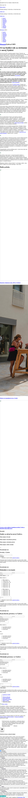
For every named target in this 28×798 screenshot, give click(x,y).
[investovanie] (4, 621)
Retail (4, 24)
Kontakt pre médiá (6, 694)
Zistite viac (2, 11)
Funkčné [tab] (2, 767)
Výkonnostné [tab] (3, 790)
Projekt (4, 18)
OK (1, 631)
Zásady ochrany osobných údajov (7, 716)
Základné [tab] (2, 749)
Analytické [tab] (2, 756)
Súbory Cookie (6, 700)
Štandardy (5, 20)
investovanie (5, 629)
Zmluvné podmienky (19, 716)
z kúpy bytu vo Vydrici (19, 122)
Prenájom (5, 21)
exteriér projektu (16, 84)
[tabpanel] (14, 754)
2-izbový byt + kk (6, 583)
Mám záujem (2, 7)
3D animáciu (17, 75)
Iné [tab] (0, 785)
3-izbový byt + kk (6, 584)
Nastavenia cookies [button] (7, 701)
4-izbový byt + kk (6, 585)
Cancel (1, 633)
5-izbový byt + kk (6, 587)
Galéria (4, 25)
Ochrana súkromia (6, 697)
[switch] (0, 758)
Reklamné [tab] (2, 778)
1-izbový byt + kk (6, 581)
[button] (14, 581)
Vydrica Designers (15, 82)
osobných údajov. (15, 557)
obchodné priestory (6, 628)
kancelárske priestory (7, 627)
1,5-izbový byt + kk (7, 582)
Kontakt (4, 27)
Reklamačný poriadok (7, 699)
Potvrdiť (2, 556)
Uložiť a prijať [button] (3, 796)
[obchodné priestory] (4, 620)
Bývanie (4, 19)
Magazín (4, 26)
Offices (4, 23)
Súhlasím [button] (15, 725)
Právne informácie (6, 698)
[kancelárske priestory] (4, 619)
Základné (3, 751)
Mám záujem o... (6, 580)
